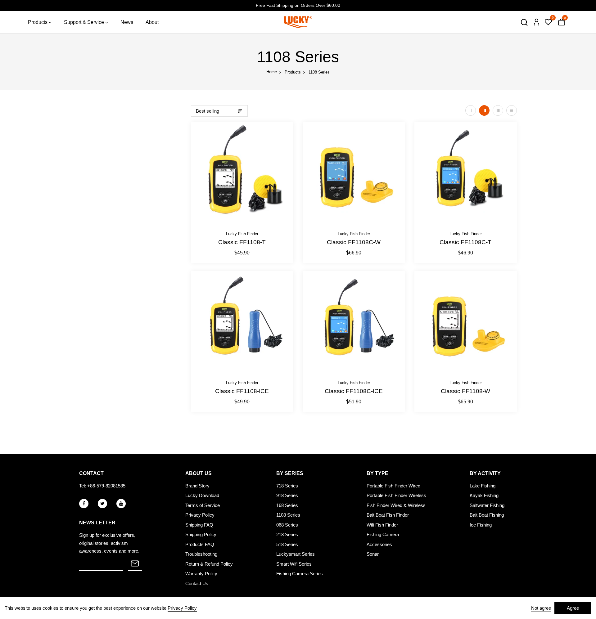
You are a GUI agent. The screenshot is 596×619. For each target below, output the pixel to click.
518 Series (287, 544)
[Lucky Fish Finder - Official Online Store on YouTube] (121, 503)
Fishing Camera (383, 534)
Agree (573, 608)
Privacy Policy (199, 515)
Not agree (541, 608)
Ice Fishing (481, 524)
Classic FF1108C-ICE (354, 391)
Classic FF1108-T (242, 242)
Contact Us (196, 583)
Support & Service (84, 22)
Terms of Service (202, 505)
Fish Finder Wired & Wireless (396, 505)
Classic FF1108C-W (354, 242)
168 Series (287, 505)
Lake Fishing (482, 485)
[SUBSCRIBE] (135, 564)
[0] (548, 22)
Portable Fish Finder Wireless (396, 495)
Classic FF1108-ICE (242, 391)
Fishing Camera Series (299, 573)
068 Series (287, 524)
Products (37, 22)
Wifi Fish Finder (382, 524)
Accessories (379, 544)
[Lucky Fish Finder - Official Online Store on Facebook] (83, 503)
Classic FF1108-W (465, 391)
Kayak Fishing (484, 495)
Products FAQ (199, 544)
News (126, 22)
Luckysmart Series (295, 554)
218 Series (287, 534)
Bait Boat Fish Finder (388, 515)
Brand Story (197, 485)
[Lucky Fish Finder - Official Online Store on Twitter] (102, 503)
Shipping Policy (200, 534)
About (152, 22)
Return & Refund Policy (209, 564)
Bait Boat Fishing (487, 515)
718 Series (287, 485)
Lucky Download (202, 495)
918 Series (287, 495)
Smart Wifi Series (294, 564)
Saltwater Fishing (487, 505)
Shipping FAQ (199, 524)
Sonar (373, 554)
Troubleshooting (201, 554)
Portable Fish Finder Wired (393, 485)
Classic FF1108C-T (465, 242)
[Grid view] (470, 110)
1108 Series (288, 515)
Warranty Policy (201, 573)
